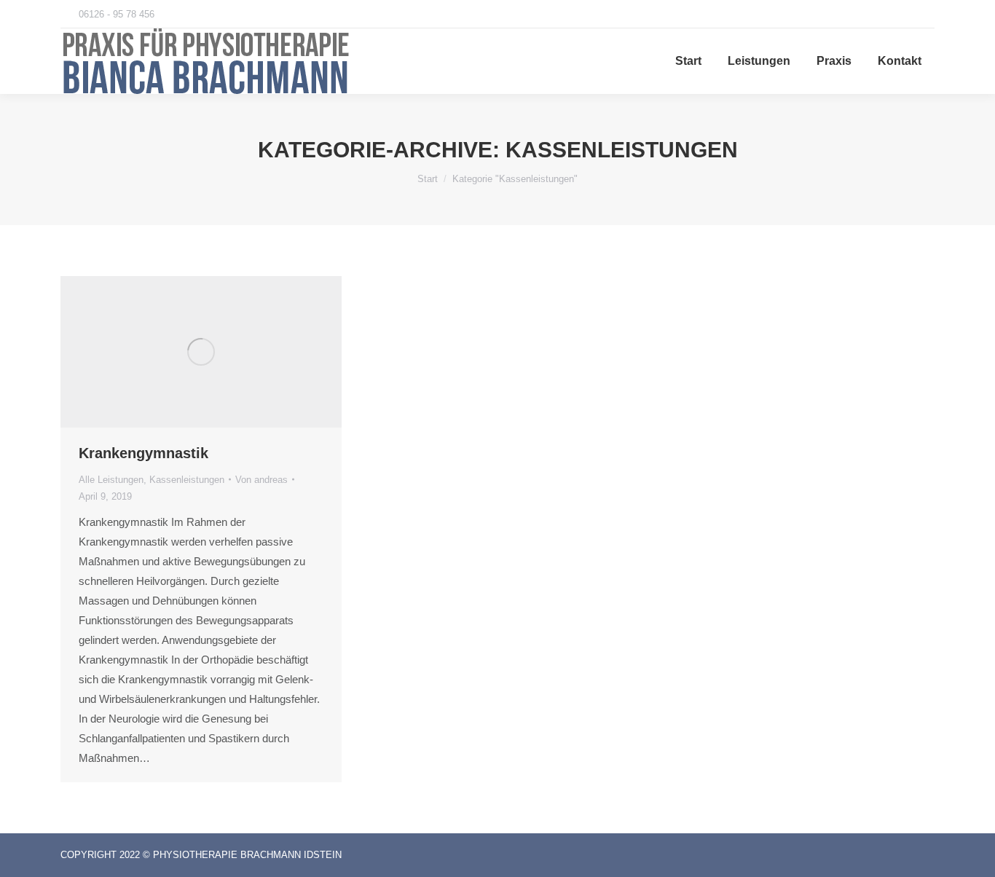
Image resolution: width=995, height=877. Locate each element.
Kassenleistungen (186, 479)
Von (261, 479)
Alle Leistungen (111, 479)
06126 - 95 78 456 (116, 14)
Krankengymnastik (143, 453)
